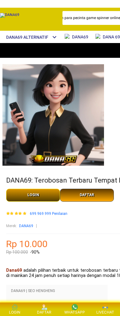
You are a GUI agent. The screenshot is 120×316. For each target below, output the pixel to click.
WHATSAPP (74, 312)
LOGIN (33, 195)
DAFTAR (87, 195)
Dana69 (14, 270)
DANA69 (26, 226)
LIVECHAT (105, 312)
